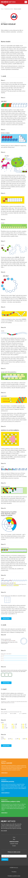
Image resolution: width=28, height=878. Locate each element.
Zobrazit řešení (6, 618)
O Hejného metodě (14, 843)
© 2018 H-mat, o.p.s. (14, 867)
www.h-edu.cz (4, 812)
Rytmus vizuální (17, 9)
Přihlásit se (4, 859)
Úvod (2, 9)
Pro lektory (14, 871)
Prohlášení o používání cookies (14, 876)
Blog (14, 839)
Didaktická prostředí (9, 9)
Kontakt (14, 845)
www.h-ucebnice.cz (5, 792)
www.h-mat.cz (4, 772)
